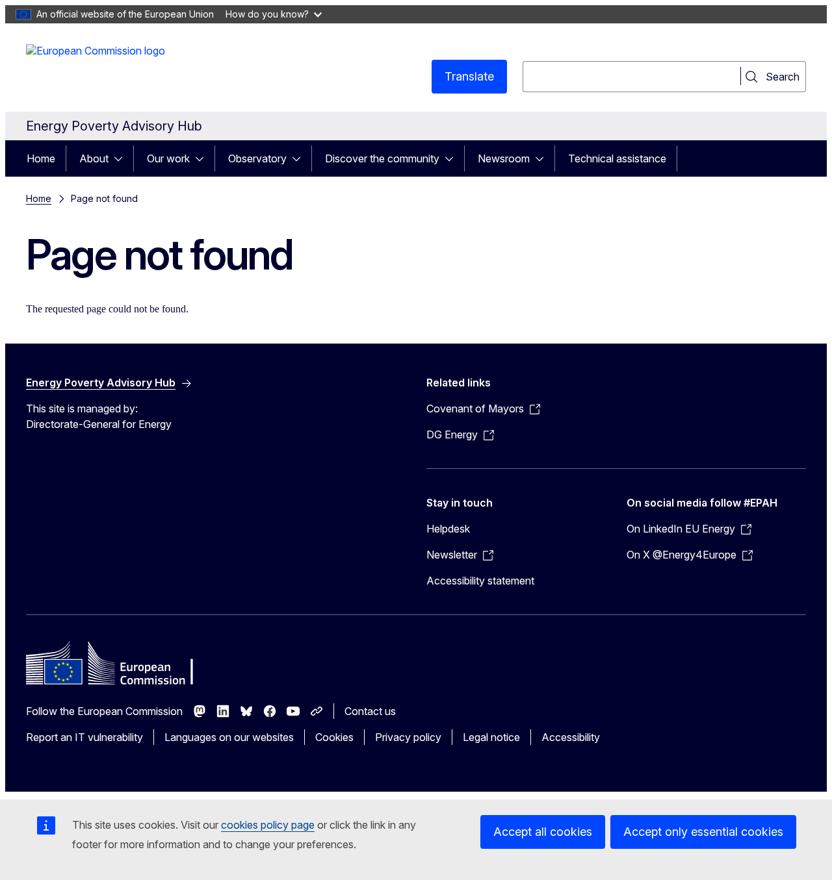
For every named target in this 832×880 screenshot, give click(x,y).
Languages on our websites (229, 737)
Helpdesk (448, 528)
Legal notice (491, 737)
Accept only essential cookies (703, 831)
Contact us (370, 711)
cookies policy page (268, 824)
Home (41, 158)
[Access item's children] (122, 158)
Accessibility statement (480, 580)
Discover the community (382, 158)
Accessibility (570, 737)
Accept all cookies (542, 831)
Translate (469, 76)
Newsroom (504, 158)
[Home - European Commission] (95, 70)
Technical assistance (617, 158)
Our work (168, 158)
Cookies (334, 737)
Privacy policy (408, 737)
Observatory (257, 158)
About (94, 158)
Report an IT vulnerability (84, 737)
